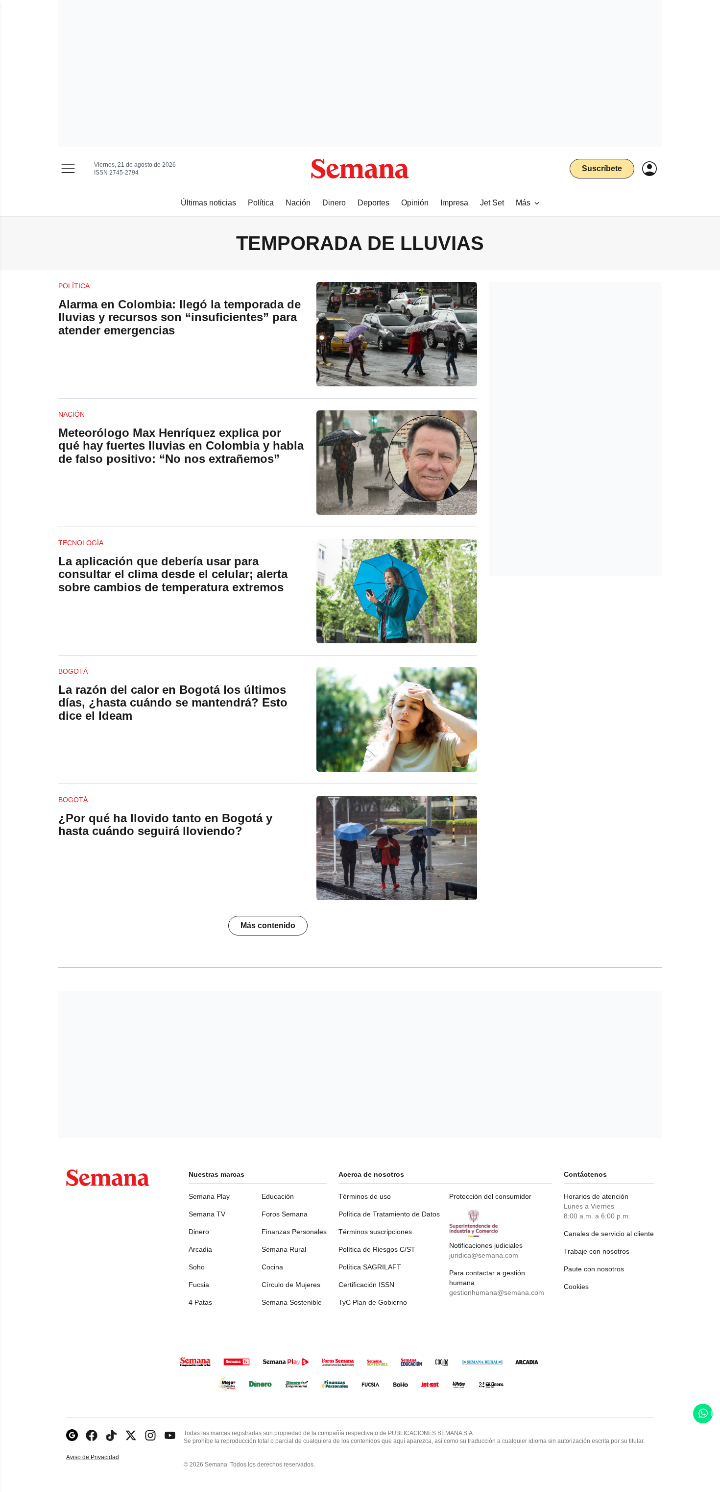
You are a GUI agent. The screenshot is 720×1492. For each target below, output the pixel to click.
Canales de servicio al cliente (609, 1234)
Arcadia (200, 1249)
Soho (197, 1267)
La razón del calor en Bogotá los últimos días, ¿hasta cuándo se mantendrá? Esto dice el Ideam (173, 702)
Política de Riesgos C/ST (376, 1249)
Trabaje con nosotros (596, 1251)
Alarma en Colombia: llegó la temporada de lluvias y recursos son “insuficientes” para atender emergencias (179, 317)
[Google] (72, 1435)
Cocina (272, 1267)
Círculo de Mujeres (291, 1285)
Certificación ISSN (366, 1285)
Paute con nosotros (594, 1269)
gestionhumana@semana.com (496, 1292)
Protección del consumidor (490, 1196)
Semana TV (207, 1214)
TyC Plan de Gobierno (372, 1302)
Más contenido (267, 925)
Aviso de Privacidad (103, 1457)
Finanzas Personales (294, 1232)
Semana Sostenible (292, 1302)
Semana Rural (284, 1249)
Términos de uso (364, 1196)
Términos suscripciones (375, 1232)
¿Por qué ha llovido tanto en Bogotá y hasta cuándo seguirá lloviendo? (165, 824)
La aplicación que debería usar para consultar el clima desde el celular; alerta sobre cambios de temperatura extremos (173, 574)
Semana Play (209, 1196)
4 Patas (200, 1302)
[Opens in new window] (91, 1435)
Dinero (199, 1232)
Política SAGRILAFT (369, 1267)
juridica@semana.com (483, 1255)
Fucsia (199, 1285)
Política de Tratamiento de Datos (389, 1214)
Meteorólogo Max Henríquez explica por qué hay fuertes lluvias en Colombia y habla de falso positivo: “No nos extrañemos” (181, 445)
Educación (278, 1196)
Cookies (576, 1286)
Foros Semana (285, 1214)
